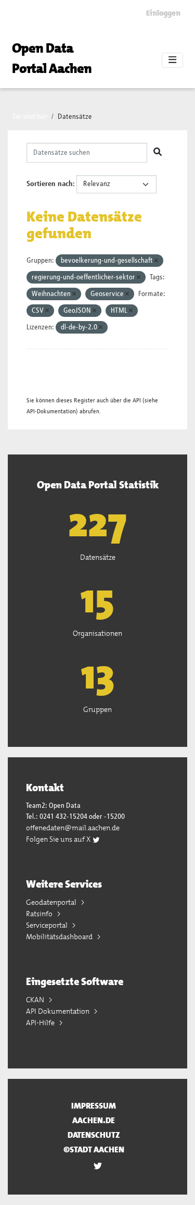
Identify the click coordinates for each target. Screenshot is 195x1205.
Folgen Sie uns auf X (59, 839)
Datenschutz (94, 1134)
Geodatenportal (52, 902)
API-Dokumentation (51, 411)
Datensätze (75, 116)
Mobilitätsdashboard (60, 936)
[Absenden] (157, 153)
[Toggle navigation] (172, 60)
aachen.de (93, 1120)
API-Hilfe (41, 1022)
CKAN (36, 999)
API (137, 400)
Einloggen (163, 13)
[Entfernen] (156, 261)
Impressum (93, 1105)
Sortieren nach (50, 184)
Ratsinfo (40, 913)
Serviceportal (47, 925)
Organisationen (97, 633)
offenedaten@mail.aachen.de (73, 827)
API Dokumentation (58, 1011)
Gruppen (97, 709)
